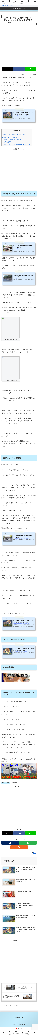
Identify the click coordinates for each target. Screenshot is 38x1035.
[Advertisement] (19, 46)
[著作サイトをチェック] (10, 843)
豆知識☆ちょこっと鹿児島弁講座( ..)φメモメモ (16, 144)
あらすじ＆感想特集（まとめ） (12, 139)
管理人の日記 (6, 782)
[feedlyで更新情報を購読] (28, 843)
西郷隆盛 (15, 782)
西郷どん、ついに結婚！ (10, 137)
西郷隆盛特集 (6, 142)
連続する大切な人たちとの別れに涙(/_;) (14, 134)
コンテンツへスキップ (7, 5)
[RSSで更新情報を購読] (19, 847)
